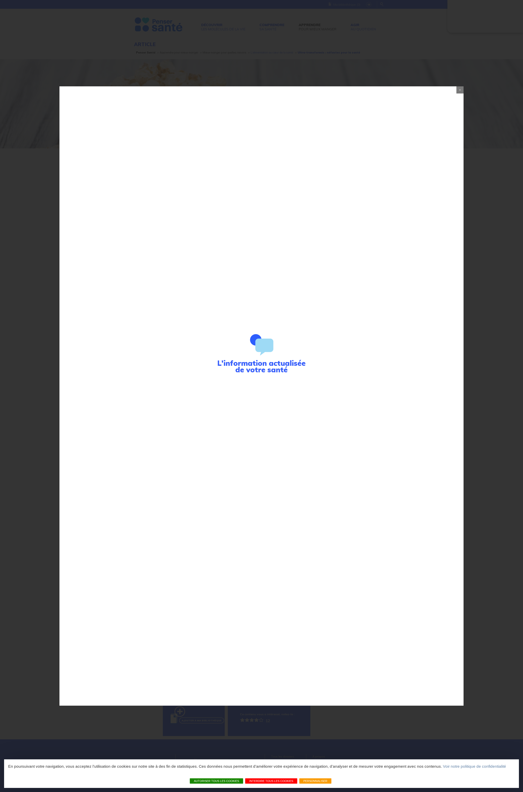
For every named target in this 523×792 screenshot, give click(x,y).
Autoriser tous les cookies (216, 781)
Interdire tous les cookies (271, 781)
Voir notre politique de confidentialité (474, 766)
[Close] (460, 89)
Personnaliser (315, 781)
